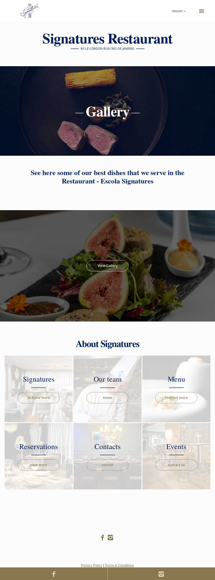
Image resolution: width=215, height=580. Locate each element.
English (177, 11)
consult (108, 465)
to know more (38, 397)
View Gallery (108, 265)
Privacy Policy (91, 565)
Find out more (176, 397)
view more (38, 465)
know (107, 397)
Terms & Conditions (119, 565)
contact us (176, 465)
